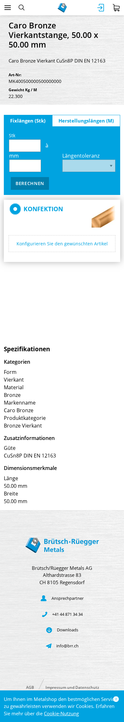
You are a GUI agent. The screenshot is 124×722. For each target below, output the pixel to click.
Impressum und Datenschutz (72, 687)
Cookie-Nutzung (61, 713)
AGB (30, 687)
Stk (12, 135)
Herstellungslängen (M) (86, 120)
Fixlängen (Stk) (27, 120)
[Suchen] (21, 7)
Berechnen (30, 183)
